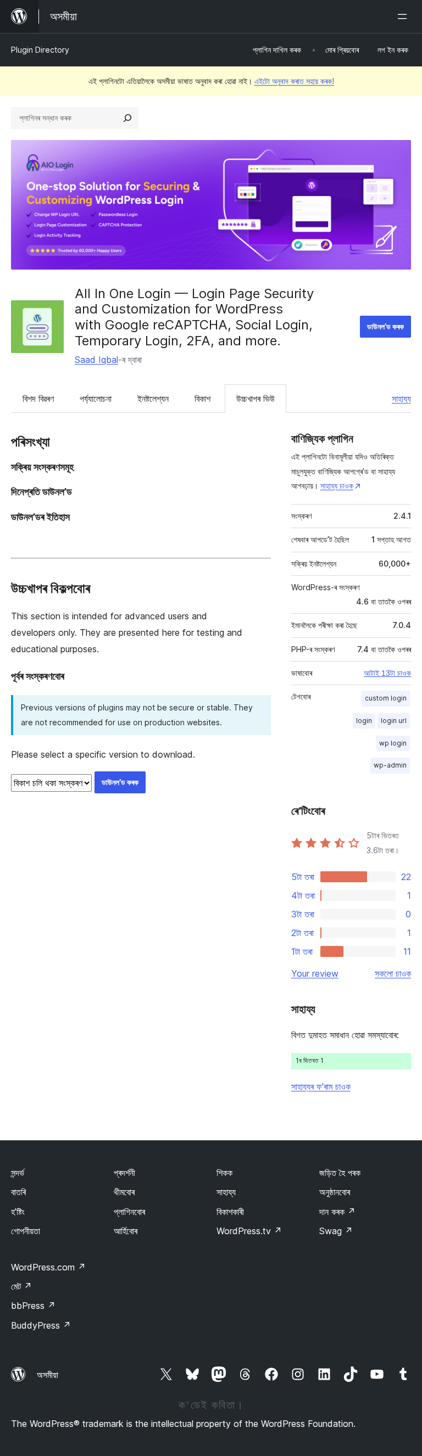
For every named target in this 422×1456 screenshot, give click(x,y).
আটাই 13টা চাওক (387, 673)
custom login (386, 698)
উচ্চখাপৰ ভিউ (255, 398)
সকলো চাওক (393, 973)
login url (394, 720)
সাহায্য (401, 398)
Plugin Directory (40, 49)
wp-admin (390, 765)
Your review (314, 973)
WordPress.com (48, 1267)
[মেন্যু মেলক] (404, 16)
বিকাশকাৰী (230, 1211)
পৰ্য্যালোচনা (96, 398)
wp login (393, 743)
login (364, 720)
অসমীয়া (47, 1374)
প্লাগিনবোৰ (129, 1211)
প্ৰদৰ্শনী (124, 1172)
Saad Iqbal (96, 359)
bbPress (33, 1305)
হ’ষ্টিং (18, 1211)
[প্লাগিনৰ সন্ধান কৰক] (127, 118)
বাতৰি (18, 1191)
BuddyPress (41, 1325)
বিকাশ (202, 398)
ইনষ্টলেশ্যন (153, 398)
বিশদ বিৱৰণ (38, 398)
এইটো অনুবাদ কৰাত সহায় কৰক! (294, 81)
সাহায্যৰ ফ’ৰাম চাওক (321, 1086)
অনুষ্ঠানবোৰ (334, 1191)
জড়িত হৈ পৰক (339, 1172)
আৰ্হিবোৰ (125, 1230)
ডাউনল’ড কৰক (385, 326)
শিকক (224, 1172)
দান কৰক (337, 1211)
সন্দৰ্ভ (17, 1172)
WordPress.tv (249, 1230)
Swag (336, 1230)
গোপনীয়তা (25, 1230)
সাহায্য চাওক (336, 485)
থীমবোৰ (124, 1191)
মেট (21, 1286)
